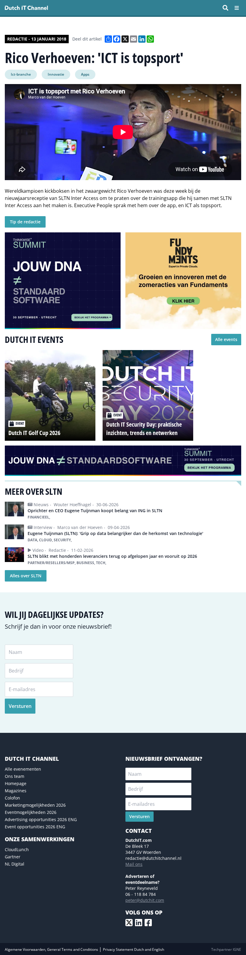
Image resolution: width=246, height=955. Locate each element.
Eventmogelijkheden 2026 (30, 812)
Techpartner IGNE (226, 949)
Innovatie (56, 74)
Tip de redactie (25, 222)
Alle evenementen (23, 769)
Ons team (14, 776)
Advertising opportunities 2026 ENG (41, 819)
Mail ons (133, 864)
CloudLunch (17, 849)
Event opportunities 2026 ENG (35, 827)
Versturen (20, 706)
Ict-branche (21, 74)
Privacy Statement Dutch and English (133, 949)
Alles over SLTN (25, 576)
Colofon (12, 798)
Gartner (12, 857)
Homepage (15, 783)
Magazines (15, 790)
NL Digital (14, 864)
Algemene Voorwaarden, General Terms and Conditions (52, 949)
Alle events (226, 339)
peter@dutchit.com (144, 900)
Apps (85, 74)
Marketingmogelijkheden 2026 (35, 805)
